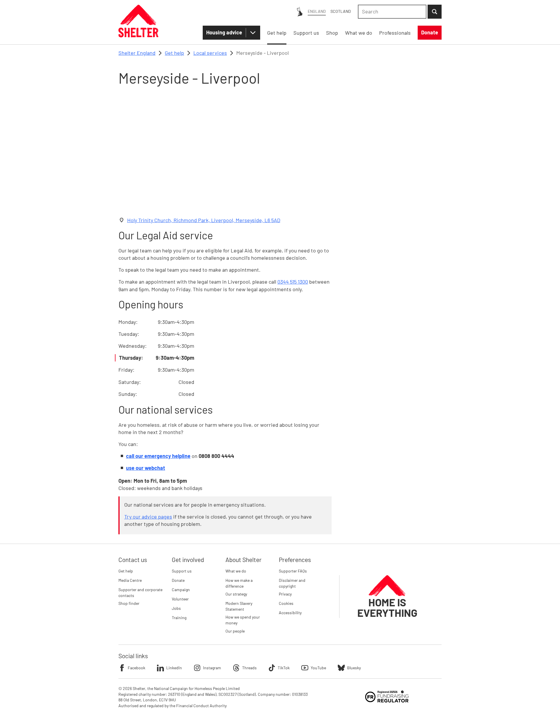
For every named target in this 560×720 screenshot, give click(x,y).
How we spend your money (242, 619)
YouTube (318, 667)
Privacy (285, 593)
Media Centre (130, 580)
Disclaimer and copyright (292, 583)
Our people (235, 630)
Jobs (176, 608)
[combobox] (392, 12)
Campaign (181, 589)
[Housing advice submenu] (253, 33)
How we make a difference (239, 583)
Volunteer (180, 598)
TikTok (284, 667)
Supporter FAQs (293, 570)
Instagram (212, 667)
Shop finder (128, 603)
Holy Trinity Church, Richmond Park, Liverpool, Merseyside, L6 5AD (203, 220)
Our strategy (236, 593)
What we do (235, 570)
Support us (182, 570)
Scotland (340, 11)
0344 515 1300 (292, 281)
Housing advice (224, 32)
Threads (249, 667)
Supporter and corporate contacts (140, 592)
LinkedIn (174, 667)
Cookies (286, 603)
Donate (178, 580)
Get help (174, 53)
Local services (210, 53)
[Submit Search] (435, 12)
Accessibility (290, 612)
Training (179, 617)
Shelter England (136, 53)
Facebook (136, 667)
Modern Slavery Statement (238, 606)
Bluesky (354, 667)
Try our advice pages (148, 516)
